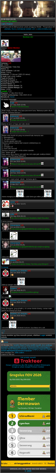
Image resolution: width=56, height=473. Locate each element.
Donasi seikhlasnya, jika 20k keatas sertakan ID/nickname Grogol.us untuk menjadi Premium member (28, 366)
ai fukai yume (15, 159)
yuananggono (45, 347)
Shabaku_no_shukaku (18, 271)
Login (3, 24)
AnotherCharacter (25, 351)
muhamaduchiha (33, 347)
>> (4, 331)
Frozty (27, 345)
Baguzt (49, 349)
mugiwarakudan (15, 347)
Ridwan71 (16, 349)
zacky (12, 202)
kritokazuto (14, 116)
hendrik (16, 345)
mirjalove (13, 288)
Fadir (12, 103)
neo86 (32, 345)
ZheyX (21, 345)
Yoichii (9, 349)
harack (23, 347)
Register (10, 24)
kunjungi (5, 267)
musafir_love (40, 345)
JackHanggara (33, 349)
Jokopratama (15, 225)
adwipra (13, 260)
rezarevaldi (5, 351)
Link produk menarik (28, 357)
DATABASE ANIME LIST (26, 29)
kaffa (12, 214)
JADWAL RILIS (10, 29)
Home (12, 97)
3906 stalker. (19, 352)
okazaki (4, 349)
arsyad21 (4, 347)
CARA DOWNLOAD (44, 29)
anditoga (49, 345)
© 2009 (28, 471)
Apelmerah (14, 351)
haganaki (42, 349)
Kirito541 (24, 349)
